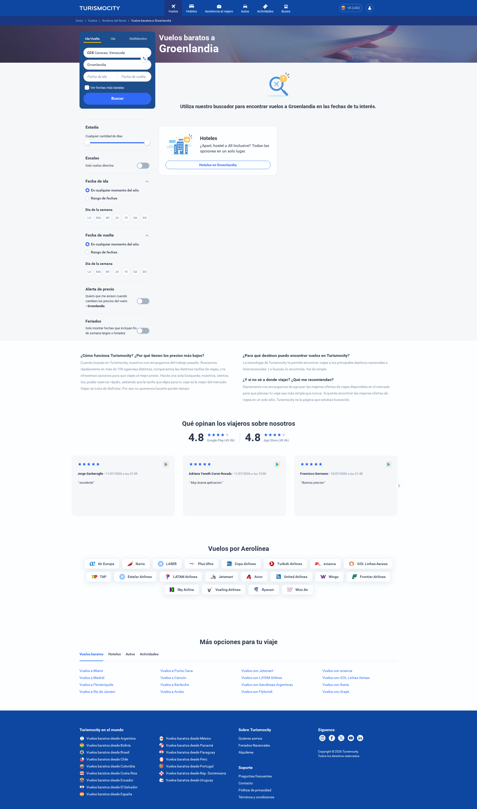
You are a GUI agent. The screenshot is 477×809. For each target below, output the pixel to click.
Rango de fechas (104, 198)
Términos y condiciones (256, 797)
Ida (113, 39)
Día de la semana (99, 210)
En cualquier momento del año (115, 190)
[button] (370, 8)
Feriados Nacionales (254, 745)
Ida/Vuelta (92, 39)
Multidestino (138, 39)
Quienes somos (250, 738)
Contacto (245, 783)
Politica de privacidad (254, 790)
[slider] (87, 142)
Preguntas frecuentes (255, 776)
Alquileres (245, 752)
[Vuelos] (100, 7)
